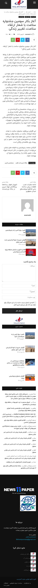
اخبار (28, 235)
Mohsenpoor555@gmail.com (26, 540)
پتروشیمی (21, 17)
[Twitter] (22, 40)
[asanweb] (33, 34)
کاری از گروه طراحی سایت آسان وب (26, 579)
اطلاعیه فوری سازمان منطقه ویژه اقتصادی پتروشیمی (15, 251)
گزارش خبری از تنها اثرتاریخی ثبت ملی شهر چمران (15, 349)
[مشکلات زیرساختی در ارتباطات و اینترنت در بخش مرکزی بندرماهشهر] (30, 362)
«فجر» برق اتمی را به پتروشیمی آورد (17, 335)
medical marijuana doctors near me (24, 414)
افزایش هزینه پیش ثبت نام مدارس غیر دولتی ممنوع (20, 458)
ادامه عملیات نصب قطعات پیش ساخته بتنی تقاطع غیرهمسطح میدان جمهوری (28, 188)
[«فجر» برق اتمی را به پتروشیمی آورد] (31, 232)
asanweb (27, 34)
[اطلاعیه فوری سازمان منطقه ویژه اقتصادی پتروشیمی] (31, 252)
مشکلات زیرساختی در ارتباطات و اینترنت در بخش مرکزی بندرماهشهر (15, 363)
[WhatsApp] (13, 40)
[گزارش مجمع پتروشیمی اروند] (30, 377)
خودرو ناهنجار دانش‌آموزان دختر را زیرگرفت (18, 462)
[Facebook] (27, 40)
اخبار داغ (28, 12)
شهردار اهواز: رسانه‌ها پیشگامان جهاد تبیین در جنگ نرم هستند (9, 187)
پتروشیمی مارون (9, 163)
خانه (34, 12)
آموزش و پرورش (30, 245)
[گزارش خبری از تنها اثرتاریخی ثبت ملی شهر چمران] (31, 242)
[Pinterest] (18, 40)
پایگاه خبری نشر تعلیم (21, 163)
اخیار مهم (27, 17)
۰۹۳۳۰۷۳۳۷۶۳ (31, 537)
